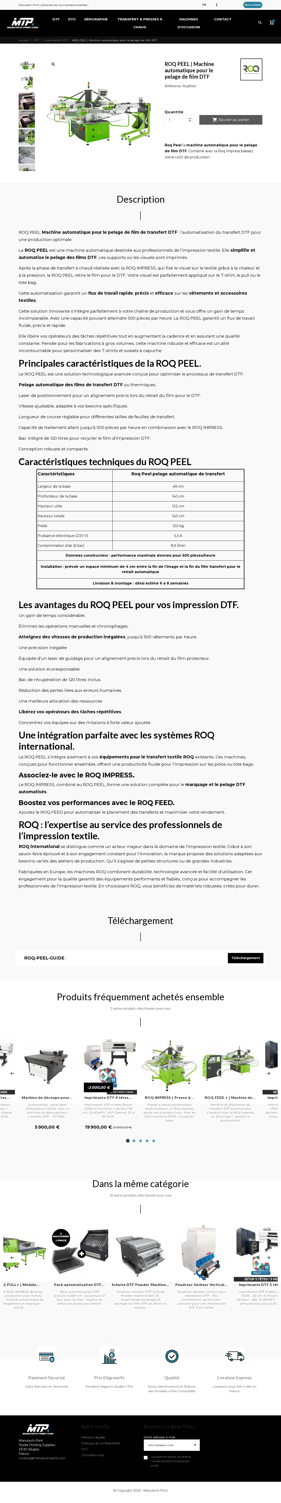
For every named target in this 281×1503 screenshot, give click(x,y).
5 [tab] (153, 1141)
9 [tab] (163, 1336)
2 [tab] (134, 1141)
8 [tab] (157, 1336)
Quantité (174, 112)
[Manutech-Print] (22, 23)
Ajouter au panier (230, 119)
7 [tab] (150, 1336)
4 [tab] (147, 1141)
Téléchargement (246, 958)
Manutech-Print (155, 1490)
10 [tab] (170, 1336)
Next (269, 1073)
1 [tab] (127, 1141)
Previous (12, 1073)
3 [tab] (140, 1141)
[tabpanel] (108, 1083)
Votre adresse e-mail (159, 1437)
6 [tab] (144, 1336)
